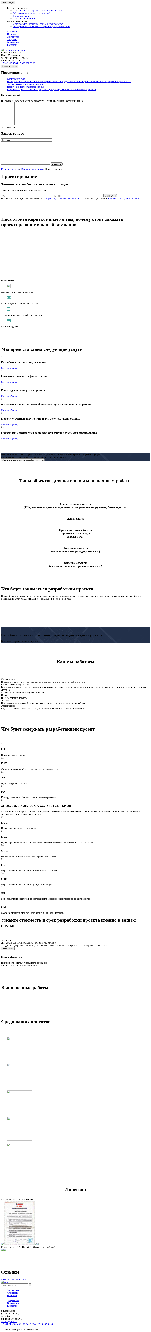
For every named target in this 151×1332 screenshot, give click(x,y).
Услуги (15, 169)
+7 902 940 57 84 (9, 63)
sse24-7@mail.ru (9, 1321)
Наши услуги (8, 3)
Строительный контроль (25, 18)
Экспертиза (13, 1290)
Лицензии (12, 39)
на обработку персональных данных (61, 198)
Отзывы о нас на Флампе (13, 1279)
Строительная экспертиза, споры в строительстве (38, 10)
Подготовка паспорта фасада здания (25, 87)
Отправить (56, 164)
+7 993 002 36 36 (26, 63)
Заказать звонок (9, 66)
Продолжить (7, 949)
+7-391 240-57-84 (9, 1324)
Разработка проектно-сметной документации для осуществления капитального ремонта (51, 89)
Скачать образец (9, 368)
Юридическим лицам (32, 169)
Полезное (12, 34)
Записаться (110, 196)
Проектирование (21, 16)
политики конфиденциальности (123, 198)
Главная (5, 169)
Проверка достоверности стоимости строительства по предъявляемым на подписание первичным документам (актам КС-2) (69, 81)
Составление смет (16, 79)
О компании (13, 42)
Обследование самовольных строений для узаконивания (41, 26)
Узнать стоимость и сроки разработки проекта (22, 460)
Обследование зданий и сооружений (31, 13)
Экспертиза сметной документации (25, 84)
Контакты (12, 45)
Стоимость (12, 31)
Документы (13, 37)
